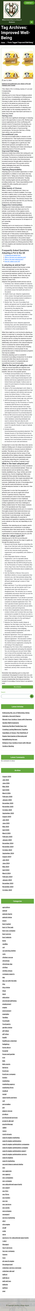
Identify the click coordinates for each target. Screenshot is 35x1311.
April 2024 (5, 870)
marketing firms (8, 1087)
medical (5, 1091)
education (5, 997)
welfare (5, 1288)
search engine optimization (11, 1141)
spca (4, 1234)
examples (5, 1014)
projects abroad (8, 1121)
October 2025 (7, 810)
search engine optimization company (15, 1148)
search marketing (8, 1161)
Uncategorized (7, 1264)
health (4, 1037)
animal (4, 911)
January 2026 (7, 800)
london (4, 1077)
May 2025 (5, 826)
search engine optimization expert (14, 1151)
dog (3, 984)
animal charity (7, 914)
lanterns (5, 1067)
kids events (6, 1064)
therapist (5, 1244)
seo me (5, 1201)
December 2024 (7, 843)
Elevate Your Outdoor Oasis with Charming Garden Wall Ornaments (17, 721)
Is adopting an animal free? (13, 255)
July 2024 (5, 860)
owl (3, 1101)
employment (6, 1004)
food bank (5, 1021)
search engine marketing (11, 1138)
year (3, 1291)
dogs (4, 991)
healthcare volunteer (9, 1041)
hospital (5, 1051)
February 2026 (7, 796)
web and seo (6, 1281)
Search (3, 692)
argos (4, 921)
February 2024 (7, 877)
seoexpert (6, 1214)
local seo (5, 1071)
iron (3, 1057)
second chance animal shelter (12, 1164)
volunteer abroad (8, 1271)
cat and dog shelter (9, 951)
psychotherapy (7, 1124)
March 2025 (6, 833)
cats (4, 954)
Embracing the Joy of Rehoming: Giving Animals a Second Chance (15, 714)
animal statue (7, 917)
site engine (6, 1224)
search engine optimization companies (15, 1144)
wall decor (5, 1278)
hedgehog (5, 1044)
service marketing (8, 1218)
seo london (6, 1198)
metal (4, 1094)
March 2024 (6, 873)
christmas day (7, 964)
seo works (6, 1208)
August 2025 (6, 816)
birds (4, 941)
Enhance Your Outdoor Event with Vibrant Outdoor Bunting (16, 744)
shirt (4, 1221)
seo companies (7, 1178)
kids (3, 1061)
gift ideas (5, 1031)
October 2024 (7, 850)
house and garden (8, 1054)
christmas (6, 961)
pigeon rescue (7, 1111)
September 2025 (8, 813)
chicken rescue (7, 957)
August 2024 (6, 857)
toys (4, 1258)
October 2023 (7, 890)
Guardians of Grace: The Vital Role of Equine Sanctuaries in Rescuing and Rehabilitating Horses (15, 736)
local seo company (8, 1074)
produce (5, 1114)
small (4, 1228)
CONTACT (29, 3)
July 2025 (5, 820)
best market (6, 924)
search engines (7, 1158)
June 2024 (6, 863)
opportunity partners (9, 1097)
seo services (6, 1204)
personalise (6, 1104)
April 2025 (5, 830)
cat (3, 947)
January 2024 (7, 880)
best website (6, 937)
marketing (5, 1081)
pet (3, 1107)
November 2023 (7, 887)
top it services (7, 1248)
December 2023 (7, 883)
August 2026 (6, 776)
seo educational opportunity (12, 1184)
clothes (5, 967)
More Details (17, 687)
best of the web (7, 927)
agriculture (6, 907)
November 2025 (7, 806)
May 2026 (5, 786)
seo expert (6, 1188)
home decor (6, 1047)
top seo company (8, 1251)
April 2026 (5, 790)
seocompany (6, 1211)
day (3, 977)
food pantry (6, 1024)
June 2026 (6, 783)
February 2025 (7, 837)
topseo (4, 1254)
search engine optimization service (14, 1154)
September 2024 (8, 853)
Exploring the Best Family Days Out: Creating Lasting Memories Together (15, 727)
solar (4, 1231)
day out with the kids (9, 981)
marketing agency (8, 1084)
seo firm (5, 1191)
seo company (7, 1181)
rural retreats (7, 1134)
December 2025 (7, 803)
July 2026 (5, 780)
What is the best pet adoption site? (15, 257)
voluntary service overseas (11, 1268)
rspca (4, 1131)
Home (3, 42)
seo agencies (7, 1171)
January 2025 (7, 840)
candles (5, 944)
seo (3, 1168)
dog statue (6, 987)
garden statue (7, 1027)
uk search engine (8, 1261)
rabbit (4, 1128)
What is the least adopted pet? (14, 259)
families (5, 1017)
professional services (10, 1118)
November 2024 (7, 847)
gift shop (5, 1034)
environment (6, 1011)
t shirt (4, 1241)
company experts (8, 974)
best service (6, 934)
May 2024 (5, 867)
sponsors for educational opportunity (15, 1238)
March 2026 (6, 793)
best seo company (8, 931)
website (5, 1284)
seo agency (6, 1174)
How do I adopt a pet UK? (12, 261)
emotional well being (9, 1001)
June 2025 (6, 823)
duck (4, 994)
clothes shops (7, 971)
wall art (4, 1274)
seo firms (5, 1194)
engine (4, 1007)
